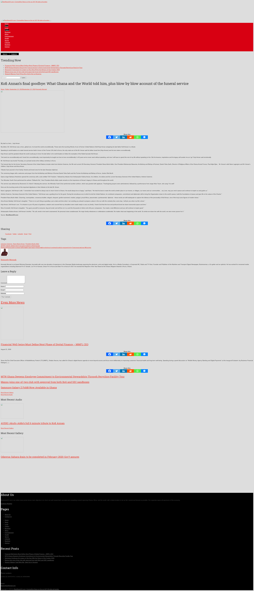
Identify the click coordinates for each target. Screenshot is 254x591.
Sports (7, 40)
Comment (4, 283)
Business (7, 32)
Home (7, 24)
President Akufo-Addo (32, 244)
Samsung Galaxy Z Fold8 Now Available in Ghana (29, 387)
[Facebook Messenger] (144, 137)
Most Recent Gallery (7, 428)
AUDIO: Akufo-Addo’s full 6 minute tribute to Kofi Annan (20, 246)
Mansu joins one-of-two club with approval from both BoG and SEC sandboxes (32, 72)
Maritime (7, 44)
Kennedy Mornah (41, 89)
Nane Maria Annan (19, 244)
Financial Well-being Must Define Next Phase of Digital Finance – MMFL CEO (32, 66)
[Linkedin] (123, 137)
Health (7, 38)
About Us (5, 54)
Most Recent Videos (7, 392)
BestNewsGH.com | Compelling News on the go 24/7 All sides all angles (36, 589)
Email (2, 290)
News (6, 26)
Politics (7, 30)
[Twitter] (116, 137)
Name (3, 286)
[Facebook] (109, 137)
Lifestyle (7, 42)
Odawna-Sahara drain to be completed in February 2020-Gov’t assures (40, 456)
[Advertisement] (37, 12)
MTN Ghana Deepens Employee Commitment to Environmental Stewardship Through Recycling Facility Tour (43, 68)
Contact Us (14, 54)
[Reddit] (130, 137)
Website (3, 293)
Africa (6, 34)
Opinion (7, 47)
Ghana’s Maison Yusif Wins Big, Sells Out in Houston (23, 74)
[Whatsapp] (137, 137)
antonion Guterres (6, 244)
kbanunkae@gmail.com (8, 585)
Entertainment (9, 36)
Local (6, 28)
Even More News (13, 302)
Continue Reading (6, 503)
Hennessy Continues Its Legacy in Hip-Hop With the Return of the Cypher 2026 (32, 70)
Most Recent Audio (7, 394)
